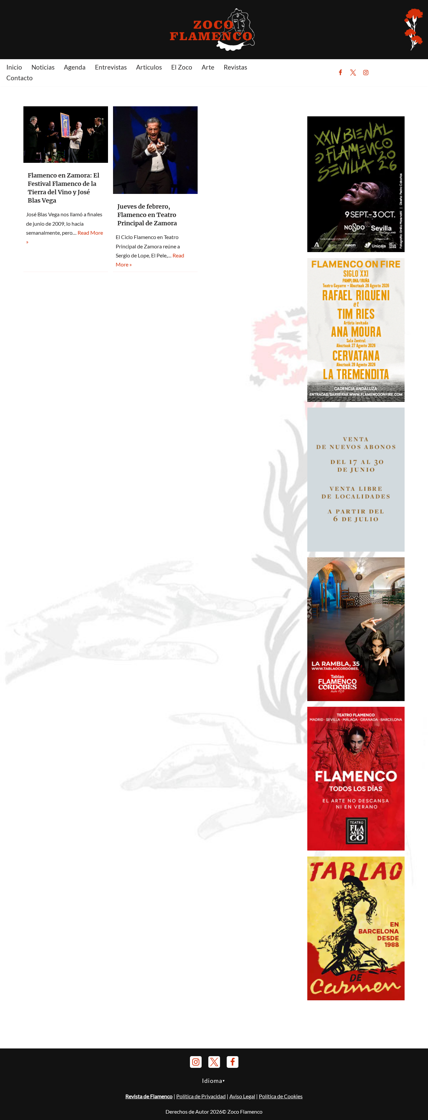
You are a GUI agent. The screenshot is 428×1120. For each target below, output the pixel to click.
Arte (208, 67)
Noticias (43, 67)
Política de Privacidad (201, 1096)
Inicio (14, 67)
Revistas (235, 67)
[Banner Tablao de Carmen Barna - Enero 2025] (356, 998)
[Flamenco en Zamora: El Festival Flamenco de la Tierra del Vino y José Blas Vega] (65, 134)
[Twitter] (353, 72)
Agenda (75, 67)
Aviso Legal (242, 1096)
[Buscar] (382, 72)
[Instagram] (365, 72)
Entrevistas (111, 67)
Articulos (149, 67)
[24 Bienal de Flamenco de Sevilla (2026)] (356, 250)
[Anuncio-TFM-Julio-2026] (356, 848)
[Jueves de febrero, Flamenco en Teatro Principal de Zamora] (155, 150)
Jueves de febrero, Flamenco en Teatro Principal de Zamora (147, 215)
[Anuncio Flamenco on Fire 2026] (356, 400)
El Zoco (181, 67)
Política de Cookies (281, 1096)
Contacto (19, 78)
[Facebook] (340, 72)
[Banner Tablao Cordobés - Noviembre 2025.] (356, 699)
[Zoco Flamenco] (214, 29)
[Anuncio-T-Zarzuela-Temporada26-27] (356, 549)
